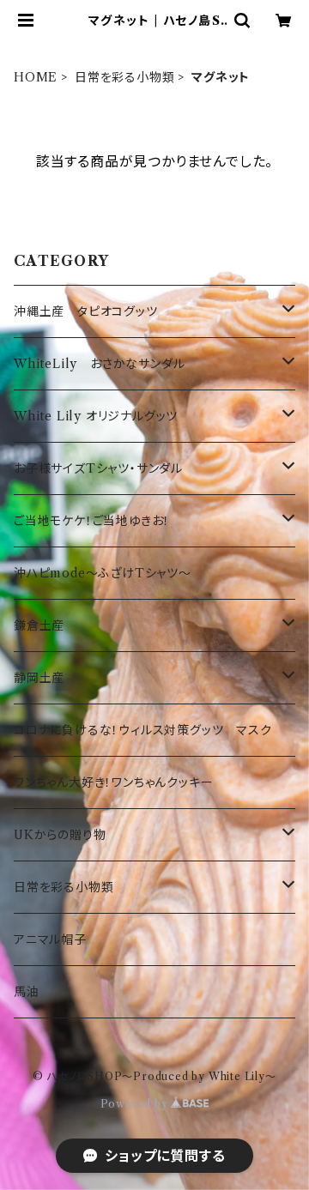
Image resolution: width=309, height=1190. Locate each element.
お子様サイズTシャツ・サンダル (98, 468)
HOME (36, 77)
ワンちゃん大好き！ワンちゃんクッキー (113, 782)
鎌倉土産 (39, 625)
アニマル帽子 (50, 939)
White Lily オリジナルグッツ (96, 416)
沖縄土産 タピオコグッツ (86, 311)
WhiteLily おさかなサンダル (99, 363)
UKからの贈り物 (60, 835)
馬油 (26, 992)
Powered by (136, 1103)
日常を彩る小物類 (124, 77)
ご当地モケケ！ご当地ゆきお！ (92, 521)
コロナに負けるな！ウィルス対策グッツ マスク (143, 730)
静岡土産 (39, 678)
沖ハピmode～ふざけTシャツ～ (102, 573)
